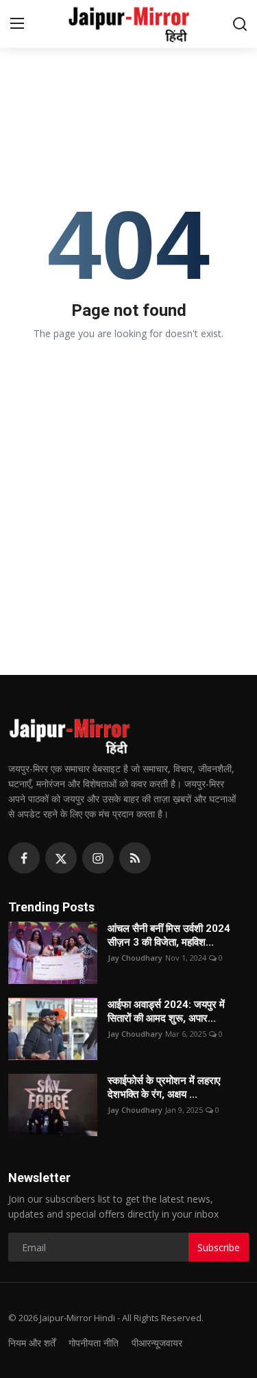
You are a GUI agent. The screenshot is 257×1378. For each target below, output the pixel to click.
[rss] (135, 858)
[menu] (17, 24)
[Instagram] (98, 858)
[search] (240, 24)
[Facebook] (24, 858)
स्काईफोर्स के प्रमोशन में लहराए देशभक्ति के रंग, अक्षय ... (164, 1087)
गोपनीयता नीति (94, 1342)
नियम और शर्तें (32, 1342)
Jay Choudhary (135, 957)
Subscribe (218, 1247)
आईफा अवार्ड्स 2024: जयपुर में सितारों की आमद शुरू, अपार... (166, 1011)
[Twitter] (61, 858)
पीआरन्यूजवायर (157, 1342)
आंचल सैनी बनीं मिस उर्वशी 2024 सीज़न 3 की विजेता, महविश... (169, 935)
